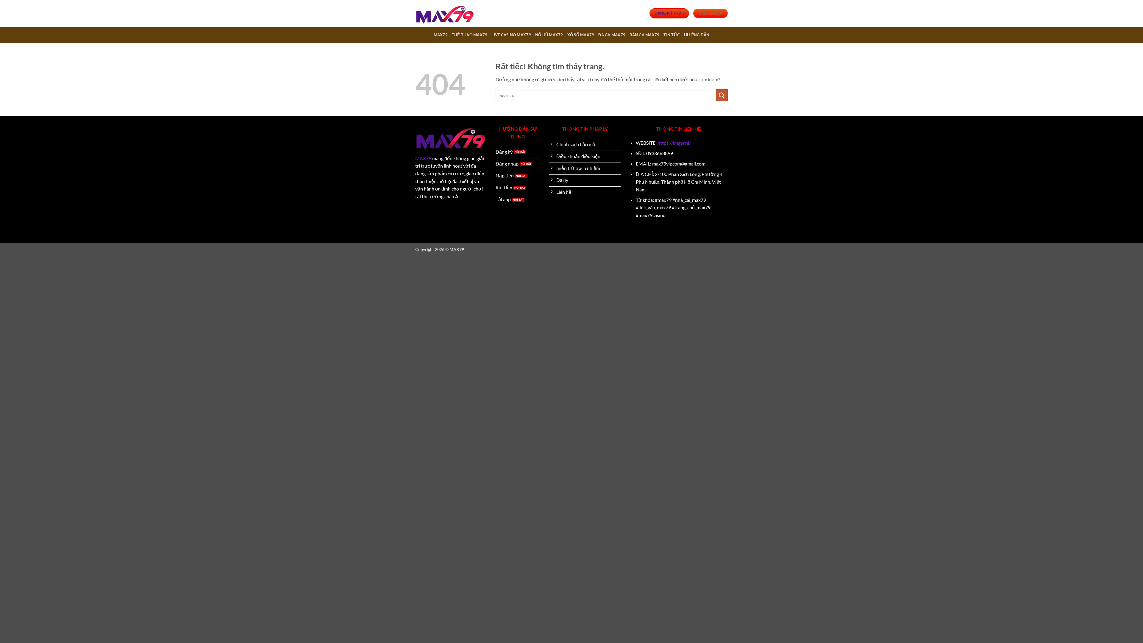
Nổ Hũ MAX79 (549, 34)
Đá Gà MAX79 (611, 34)
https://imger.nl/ (674, 143)
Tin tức (671, 34)
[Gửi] (722, 95)
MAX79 (441, 34)
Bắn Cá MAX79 (644, 34)
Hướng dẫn (696, 34)
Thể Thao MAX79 (470, 34)
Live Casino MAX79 (511, 34)
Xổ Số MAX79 (580, 34)
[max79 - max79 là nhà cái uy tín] (445, 13)
